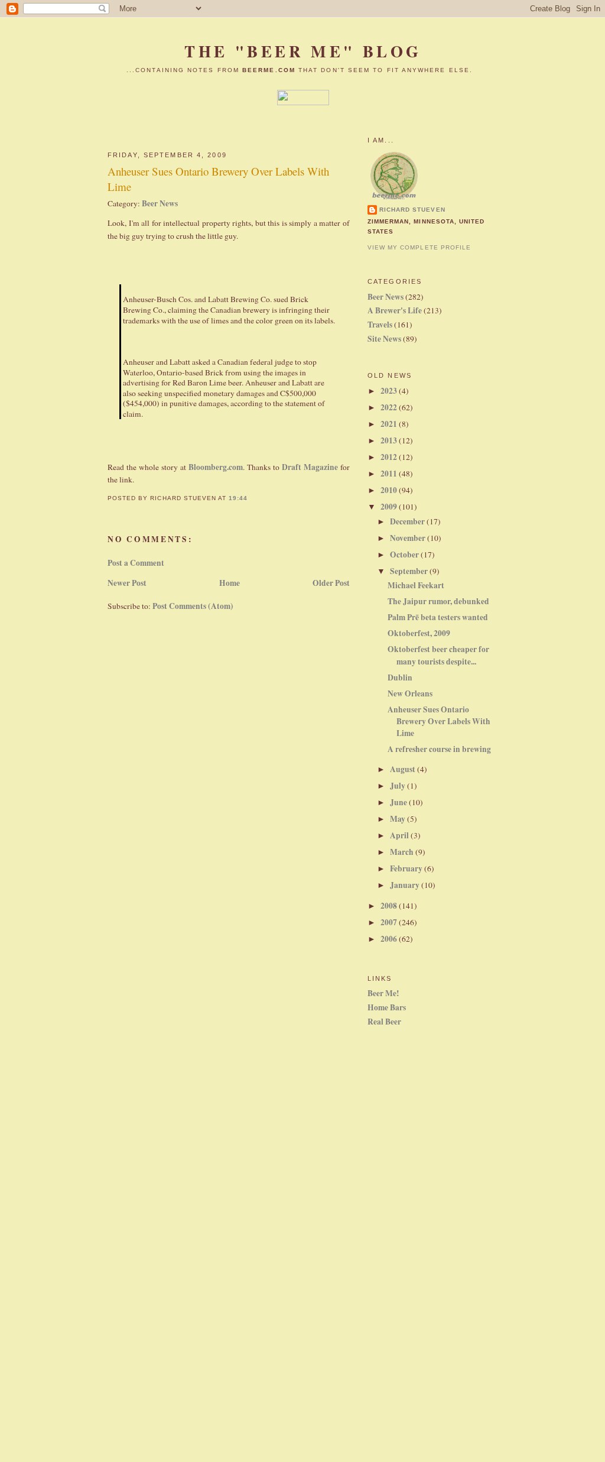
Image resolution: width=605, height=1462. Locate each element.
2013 (389, 440)
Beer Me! (383, 993)
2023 (389, 391)
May (398, 819)
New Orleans (410, 693)
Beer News (160, 203)
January (405, 885)
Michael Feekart (416, 585)
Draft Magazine (310, 467)
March (402, 852)
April (400, 835)
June (399, 802)
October (405, 554)
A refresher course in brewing (439, 749)
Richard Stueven (412, 209)
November (408, 538)
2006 (389, 939)
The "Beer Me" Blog (302, 51)
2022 (389, 407)
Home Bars (386, 1007)
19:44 (238, 498)
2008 (389, 906)
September (410, 571)
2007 (389, 922)
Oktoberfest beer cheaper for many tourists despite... (438, 655)
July (398, 786)
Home (229, 583)
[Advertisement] (402, 1231)
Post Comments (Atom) (192, 606)
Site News (384, 339)
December (408, 521)
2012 (389, 457)
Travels (379, 324)
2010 (389, 490)
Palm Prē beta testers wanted (438, 617)
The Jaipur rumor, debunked (438, 601)
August (403, 769)
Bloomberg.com (215, 467)
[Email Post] (251, 498)
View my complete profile (419, 247)
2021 (389, 424)
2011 (389, 473)
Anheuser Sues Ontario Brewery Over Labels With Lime (218, 179)
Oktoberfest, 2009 (419, 633)
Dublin (400, 677)
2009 (389, 507)
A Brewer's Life (394, 310)
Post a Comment (136, 563)
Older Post (331, 583)
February (407, 868)
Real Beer (384, 1021)
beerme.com (268, 70)
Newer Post (127, 583)
